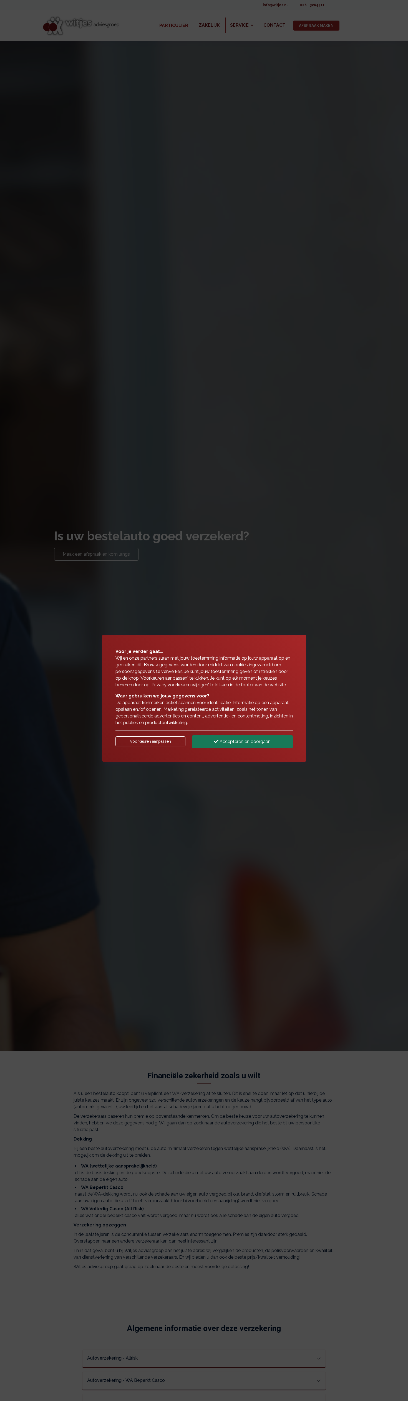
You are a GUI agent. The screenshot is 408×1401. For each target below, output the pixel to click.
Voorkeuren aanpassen (150, 741)
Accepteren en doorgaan (244, 741)
